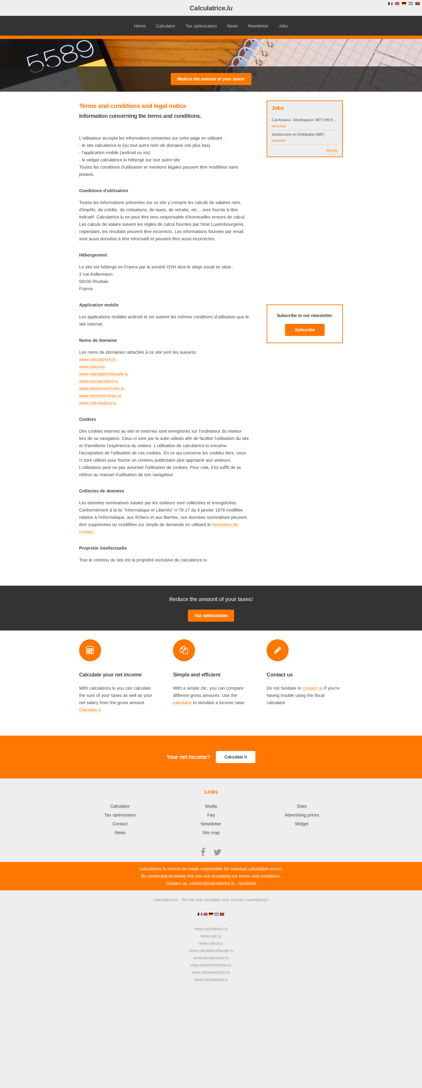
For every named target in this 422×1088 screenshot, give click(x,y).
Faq (211, 815)
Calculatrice (211, 8)
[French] (200, 914)
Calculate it (90, 709)
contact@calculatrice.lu (212, 883)
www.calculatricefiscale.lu (103, 374)
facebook (247, 883)
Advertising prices (302, 815)
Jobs (283, 26)
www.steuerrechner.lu (100, 395)
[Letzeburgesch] (217, 914)
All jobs (332, 150)
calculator (182, 702)
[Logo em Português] (222, 914)
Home (140, 26)
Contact (120, 823)
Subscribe (305, 329)
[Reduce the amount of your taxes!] (211, 78)
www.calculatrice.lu (97, 359)
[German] (211, 914)
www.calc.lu (211, 936)
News (232, 26)
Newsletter (258, 26)
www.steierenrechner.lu (101, 388)
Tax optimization (201, 26)
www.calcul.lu (92, 366)
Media (211, 806)
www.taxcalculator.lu (98, 381)
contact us (313, 688)
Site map (211, 832)
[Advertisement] (211, 53)
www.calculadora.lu (97, 403)
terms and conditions (259, 876)
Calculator (165, 26)
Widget (302, 823)
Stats (302, 806)
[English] (206, 914)
